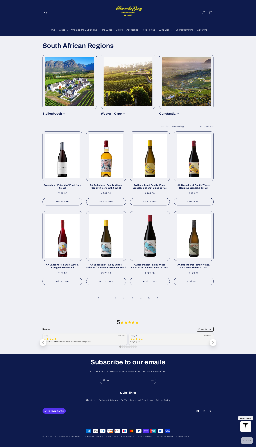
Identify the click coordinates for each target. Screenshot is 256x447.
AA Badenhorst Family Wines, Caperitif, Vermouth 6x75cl (106, 186)
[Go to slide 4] (129, 346)
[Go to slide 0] (120, 346)
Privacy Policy (163, 400)
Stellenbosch (52, 113)
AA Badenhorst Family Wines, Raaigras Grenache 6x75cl (193, 186)
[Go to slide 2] (125, 346)
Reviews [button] (46, 329)
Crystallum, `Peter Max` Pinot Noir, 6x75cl (62, 186)
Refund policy (127, 436)
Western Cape (111, 113)
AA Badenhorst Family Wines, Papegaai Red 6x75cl (62, 266)
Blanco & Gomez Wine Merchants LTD (67, 436)
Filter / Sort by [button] (205, 329)
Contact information (164, 436)
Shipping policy (182, 436)
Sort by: (165, 126)
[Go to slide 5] (131, 346)
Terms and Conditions (141, 400)
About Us (91, 400)
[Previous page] (98, 297)
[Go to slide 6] (133, 346)
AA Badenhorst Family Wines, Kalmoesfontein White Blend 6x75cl (106, 266)
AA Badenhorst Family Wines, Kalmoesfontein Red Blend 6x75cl (149, 266)
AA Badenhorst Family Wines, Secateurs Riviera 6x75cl (193, 266)
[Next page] (157, 297)
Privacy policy (112, 436)
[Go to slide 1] (122, 346)
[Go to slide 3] (127, 346)
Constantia (167, 113)
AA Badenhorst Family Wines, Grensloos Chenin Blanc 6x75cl (150, 186)
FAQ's (124, 400)
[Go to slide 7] (136, 346)
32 (149, 298)
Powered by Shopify (94, 436)
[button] (46, 12)
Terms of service (144, 436)
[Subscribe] (152, 380)
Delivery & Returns (108, 400)
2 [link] (115, 297)
